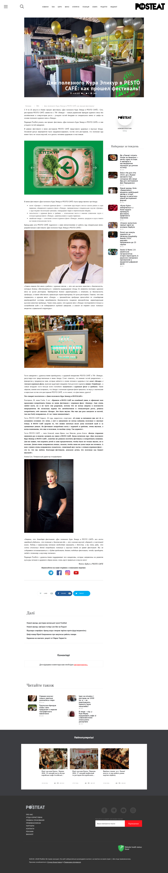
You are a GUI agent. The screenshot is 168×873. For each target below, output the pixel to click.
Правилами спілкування (72, 862)
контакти (30, 829)
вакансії (29, 834)
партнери (30, 826)
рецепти (103, 7)
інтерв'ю (75, 7)
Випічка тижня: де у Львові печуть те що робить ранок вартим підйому (114, 773)
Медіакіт (113, 7)
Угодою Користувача (54, 862)
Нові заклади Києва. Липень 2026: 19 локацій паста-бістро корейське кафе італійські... (53, 773)
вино (67, 7)
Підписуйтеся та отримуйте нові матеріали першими (109, 819)
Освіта (94, 7)
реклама (29, 831)
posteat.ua (66, 567)
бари (60, 7)
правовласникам (33, 823)
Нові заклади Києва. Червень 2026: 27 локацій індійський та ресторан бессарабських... (84, 773)
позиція (86, 7)
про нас (29, 814)
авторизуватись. (81, 664)
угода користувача (34, 817)
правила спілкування (35, 820)
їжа (53, 7)
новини (45, 7)
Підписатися (133, 823)
